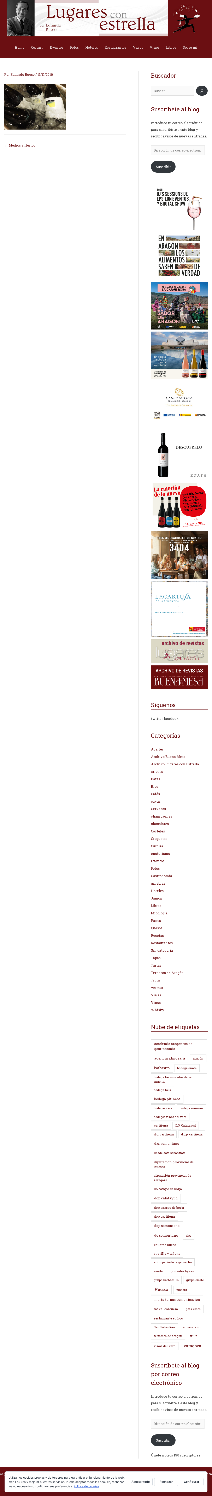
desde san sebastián (169, 1153)
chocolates (160, 823)
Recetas (157, 935)
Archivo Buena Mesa (168, 756)
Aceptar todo (140, 1481)
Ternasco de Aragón (167, 972)
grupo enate (195, 1280)
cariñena (161, 1125)
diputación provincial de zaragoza (172, 1178)
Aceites (157, 749)
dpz (189, 1235)
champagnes (161, 816)
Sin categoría (162, 950)
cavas (155, 801)
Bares (155, 779)
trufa (193, 1336)
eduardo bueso (165, 1245)
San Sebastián (164, 1327)
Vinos (154, 47)
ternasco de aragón (168, 1336)
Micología (159, 913)
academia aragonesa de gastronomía (173, 1046)
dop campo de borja (169, 1207)
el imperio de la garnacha (173, 1262)
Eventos (56, 47)
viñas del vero (164, 1346)
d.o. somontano (166, 1143)
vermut (157, 987)
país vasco (193, 1309)
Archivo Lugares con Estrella (175, 764)
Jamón (156, 898)
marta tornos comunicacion (177, 1299)
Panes (156, 920)
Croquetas (159, 838)
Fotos (74, 47)
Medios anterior (20, 145)
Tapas (155, 958)
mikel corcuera (166, 1309)
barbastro (162, 1068)
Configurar (191, 1481)
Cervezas (158, 809)
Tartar (156, 965)
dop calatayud (166, 1198)
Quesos (156, 928)
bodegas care (163, 1108)
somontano (191, 1327)
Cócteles (158, 831)
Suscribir (163, 167)
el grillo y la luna (167, 1253)
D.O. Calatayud (185, 1125)
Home (19, 47)
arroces (157, 771)
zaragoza (192, 1345)
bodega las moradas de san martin (174, 1079)
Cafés (155, 794)
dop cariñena (164, 1216)
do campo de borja (168, 1189)
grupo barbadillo (166, 1280)
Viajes (138, 47)
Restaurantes (115, 47)
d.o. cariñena (164, 1134)
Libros (171, 47)
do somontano (166, 1235)
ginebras (158, 883)
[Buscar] (202, 91)
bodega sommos (191, 1108)
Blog (154, 786)
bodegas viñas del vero (170, 1117)
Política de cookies (86, 1486)
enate (158, 1271)
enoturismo (160, 853)
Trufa (155, 980)
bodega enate (187, 1068)
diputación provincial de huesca (174, 1164)
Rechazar (166, 1481)
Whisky (157, 1010)
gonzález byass (182, 1271)
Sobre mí (190, 47)
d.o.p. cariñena (191, 1134)
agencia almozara (169, 1058)
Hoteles (91, 47)
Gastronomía (161, 876)
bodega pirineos (167, 1099)
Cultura (37, 47)
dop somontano (166, 1225)
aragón (198, 1058)
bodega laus (162, 1090)
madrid (181, 1290)
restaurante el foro (168, 1318)
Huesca (161, 1289)
